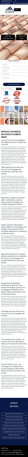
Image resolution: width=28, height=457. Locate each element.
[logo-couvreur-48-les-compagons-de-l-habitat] (9, 9)
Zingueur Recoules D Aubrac (14, 434)
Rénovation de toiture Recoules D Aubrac (14, 419)
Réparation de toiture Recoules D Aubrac (14, 416)
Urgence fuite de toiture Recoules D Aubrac (14, 413)
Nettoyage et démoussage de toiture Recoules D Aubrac (14, 428)
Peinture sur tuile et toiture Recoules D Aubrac (14, 422)
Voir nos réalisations (8, 37)
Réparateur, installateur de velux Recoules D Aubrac (14, 437)
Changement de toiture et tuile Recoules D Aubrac (14, 431)
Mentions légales (20, 454)
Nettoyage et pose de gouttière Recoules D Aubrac (14, 425)
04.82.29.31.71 (7, 1)
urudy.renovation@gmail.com (15, 452)
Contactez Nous (22, 37)
